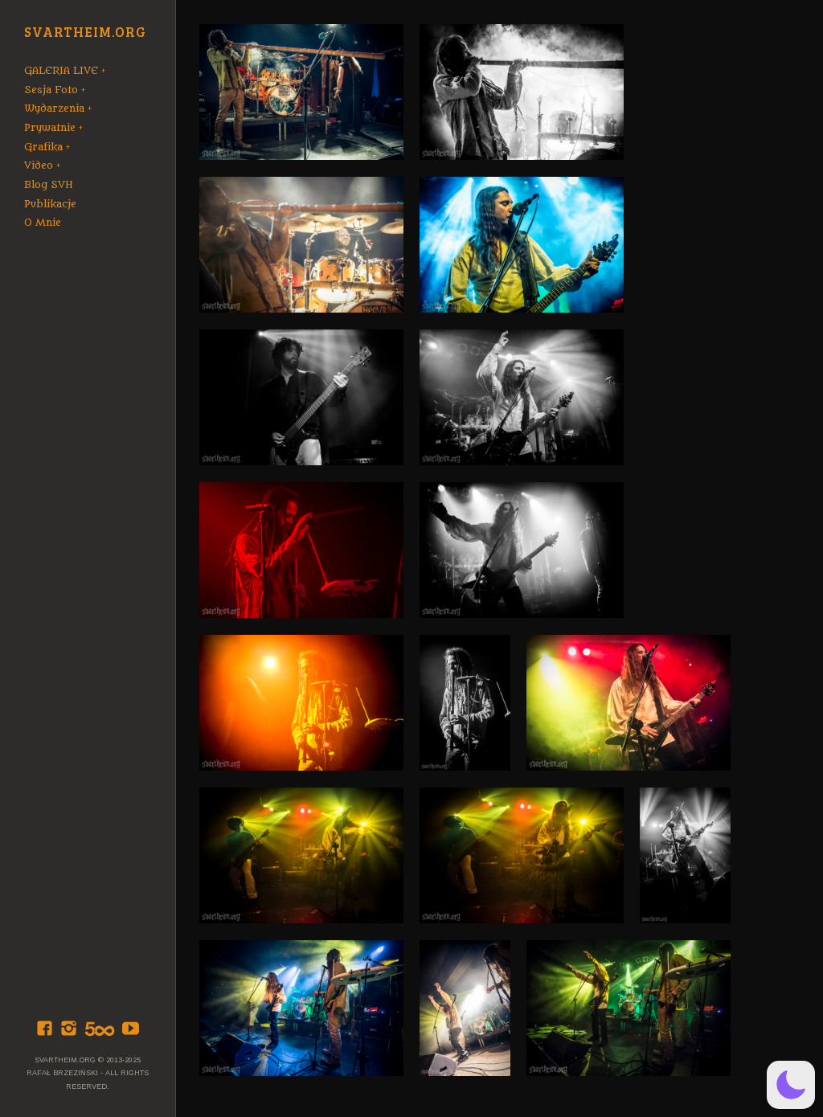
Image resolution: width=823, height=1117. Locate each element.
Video (38, 165)
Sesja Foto (51, 90)
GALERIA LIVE (61, 70)
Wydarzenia (54, 108)
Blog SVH (48, 184)
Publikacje (50, 204)
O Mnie (42, 222)
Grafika (43, 147)
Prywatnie (50, 127)
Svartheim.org (85, 32)
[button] (791, 1085)
